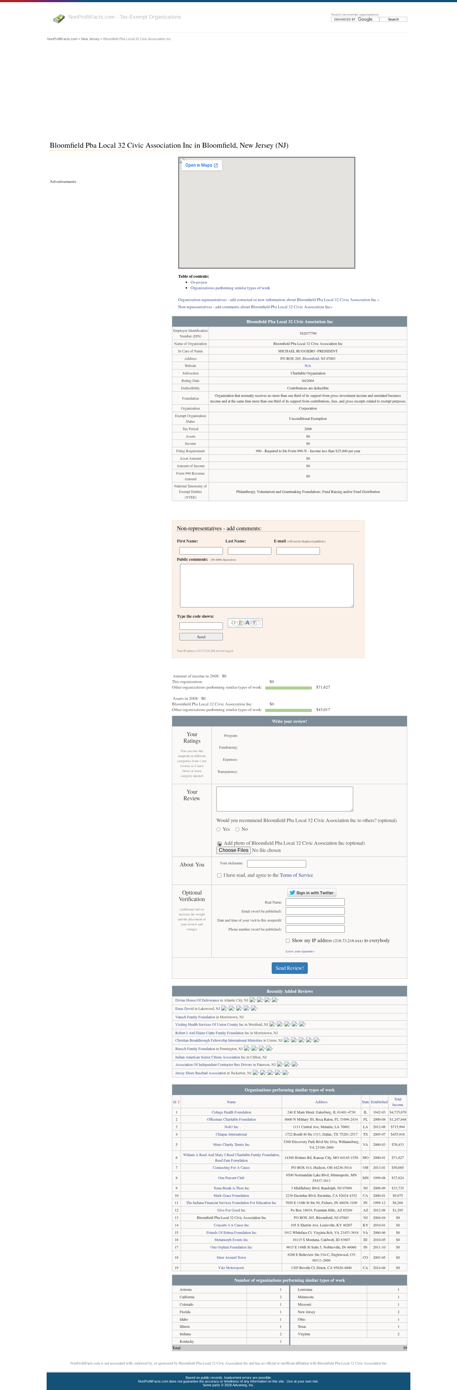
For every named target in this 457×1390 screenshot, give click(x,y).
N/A (308, 365)
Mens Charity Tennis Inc (231, 1144)
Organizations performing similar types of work (230, 288)
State (365, 1101)
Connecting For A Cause (231, 1167)
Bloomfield (310, 358)
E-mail (299, 541)
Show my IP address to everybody (341, 940)
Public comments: (206, 559)
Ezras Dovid (184, 1008)
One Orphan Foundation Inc (231, 1246)
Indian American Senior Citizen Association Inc (210, 1056)
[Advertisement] (228, 89)
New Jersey (90, 39)
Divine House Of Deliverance (197, 999)
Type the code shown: (195, 616)
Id (174, 1101)
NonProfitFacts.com (62, 39)
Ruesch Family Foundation (195, 1048)
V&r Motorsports (231, 1267)
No (245, 829)
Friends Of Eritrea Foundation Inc (231, 1232)
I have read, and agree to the (268, 875)
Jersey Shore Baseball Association (200, 1072)
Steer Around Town (231, 1257)
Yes (226, 829)
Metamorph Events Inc (231, 1239)
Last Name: (235, 541)
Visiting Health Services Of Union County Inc (209, 1024)
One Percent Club (231, 1177)
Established (379, 1101)
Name (231, 1101)
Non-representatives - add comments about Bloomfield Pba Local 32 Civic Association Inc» (255, 306)
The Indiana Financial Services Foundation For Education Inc (231, 1202)
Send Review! (290, 968)
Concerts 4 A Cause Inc (231, 1224)
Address (321, 1101)
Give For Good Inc (231, 1209)
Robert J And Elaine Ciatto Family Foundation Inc (212, 1032)
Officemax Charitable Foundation (231, 1119)
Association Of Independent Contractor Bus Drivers (213, 1064)
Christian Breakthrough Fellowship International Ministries (218, 1040)
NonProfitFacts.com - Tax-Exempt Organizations (124, 17)
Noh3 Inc (231, 1126)
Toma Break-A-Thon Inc (231, 1187)
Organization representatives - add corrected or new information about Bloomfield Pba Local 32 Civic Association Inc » (279, 299)
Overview (199, 282)
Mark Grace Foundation (231, 1195)
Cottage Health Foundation (231, 1111)
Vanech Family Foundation (195, 1016)
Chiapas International (231, 1134)
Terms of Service (296, 875)
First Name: (187, 541)
